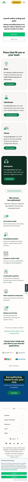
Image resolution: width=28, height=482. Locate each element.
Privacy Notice (5, 469)
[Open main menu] (24, 2)
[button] (14, 415)
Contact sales (9, 179)
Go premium (14, 34)
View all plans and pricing (14, 191)
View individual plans (11, 115)
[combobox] (14, 439)
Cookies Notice (13, 469)
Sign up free (16, 2)
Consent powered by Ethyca (19, 479)
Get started (14, 393)
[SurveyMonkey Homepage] (4, 2)
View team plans (10, 148)
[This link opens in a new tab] (6, 443)
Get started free (10, 84)
